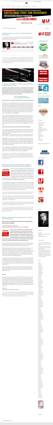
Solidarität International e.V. (42, 236)
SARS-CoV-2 (10, 62)
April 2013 (39, 392)
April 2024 (39, 275)
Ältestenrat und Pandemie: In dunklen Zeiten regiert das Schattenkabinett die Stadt (17, 84)
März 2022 (39, 285)
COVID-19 (16, 155)
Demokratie (20, 155)
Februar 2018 (40, 326)
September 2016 (40, 343)
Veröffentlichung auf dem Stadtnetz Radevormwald (10, 289)
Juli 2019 (39, 307)
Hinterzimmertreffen (15, 61)
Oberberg (26, 153)
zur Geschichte (40, 140)
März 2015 (39, 366)
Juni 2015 (39, 362)
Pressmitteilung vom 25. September (24, 168)
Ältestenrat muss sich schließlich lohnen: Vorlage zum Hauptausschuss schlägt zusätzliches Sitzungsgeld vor (16, 165)
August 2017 (40, 332)
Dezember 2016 (40, 340)
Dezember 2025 (40, 266)
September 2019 (40, 306)
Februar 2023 (40, 280)
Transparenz (10, 210)
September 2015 (40, 358)
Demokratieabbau (25, 155)
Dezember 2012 (40, 397)
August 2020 (40, 295)
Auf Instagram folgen (45, 153)
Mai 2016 (39, 348)
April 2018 (39, 323)
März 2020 (39, 298)
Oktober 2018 (40, 317)
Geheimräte (15, 208)
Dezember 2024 (40, 272)
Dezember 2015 (40, 355)
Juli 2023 (39, 277)
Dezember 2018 (40, 315)
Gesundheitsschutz (5, 156)
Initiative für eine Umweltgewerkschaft (44, 234)
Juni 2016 (39, 347)
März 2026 (39, 265)
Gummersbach (40, 127)
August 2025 (40, 270)
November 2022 (40, 281)
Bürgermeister (27, 58)
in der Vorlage (16, 184)
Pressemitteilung (40, 135)
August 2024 (40, 273)
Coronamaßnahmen (11, 155)
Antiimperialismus (41, 125)
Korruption (16, 295)
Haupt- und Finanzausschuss (28, 208)
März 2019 (39, 311)
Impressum (34, 6)
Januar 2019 (40, 313)
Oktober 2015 (40, 357)
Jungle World (40, 235)
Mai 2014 (39, 377)
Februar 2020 (40, 300)
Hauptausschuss (4, 209)
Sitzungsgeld (6, 210)
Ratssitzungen (6, 62)
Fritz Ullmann (11, 208)
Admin (18, 57)
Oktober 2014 (40, 371)
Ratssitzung (31, 156)
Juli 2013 (39, 388)
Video (39, 137)
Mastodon (39, 414)
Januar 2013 (40, 396)
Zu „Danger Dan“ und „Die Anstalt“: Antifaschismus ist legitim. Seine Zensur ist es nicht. (44, 244)
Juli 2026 (39, 262)
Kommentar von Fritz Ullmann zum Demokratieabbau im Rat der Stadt (17, 33)
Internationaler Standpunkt (42, 128)
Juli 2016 (39, 346)
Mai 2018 (39, 322)
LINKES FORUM (4, 55)
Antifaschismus (40, 123)
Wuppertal (40, 138)
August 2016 (40, 345)
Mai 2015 (39, 363)
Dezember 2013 (40, 383)
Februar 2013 (40, 394)
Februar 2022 (40, 286)
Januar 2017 (40, 338)
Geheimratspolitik (20, 208)
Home (3, 6)
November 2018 (40, 316)
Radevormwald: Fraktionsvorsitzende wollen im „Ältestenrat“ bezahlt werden (17, 218)
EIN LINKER (39, 232)
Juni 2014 (39, 376)
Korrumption (29, 209)
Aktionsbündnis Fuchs (41, 122)
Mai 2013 (39, 391)
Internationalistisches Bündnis (43, 130)
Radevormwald (30, 57)
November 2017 (40, 330)
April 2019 (39, 310)
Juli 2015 (39, 361)
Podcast (26, 57)
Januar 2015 (40, 367)
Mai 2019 (39, 308)
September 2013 (40, 386)
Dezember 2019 (40, 302)
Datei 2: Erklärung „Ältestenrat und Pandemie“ (22, 97)
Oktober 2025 (40, 267)
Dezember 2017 (40, 328)
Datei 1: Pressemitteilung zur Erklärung (20, 96)
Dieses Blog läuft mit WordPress (6, 420)
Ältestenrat (17, 58)
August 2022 (40, 283)
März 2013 (39, 393)
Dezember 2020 (40, 291)
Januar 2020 (40, 301)
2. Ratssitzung (13, 58)
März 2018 (39, 325)
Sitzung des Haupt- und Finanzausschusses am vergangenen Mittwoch (15, 182)
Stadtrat (7, 6)
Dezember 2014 (40, 368)
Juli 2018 (39, 320)
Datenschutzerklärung (26, 6)
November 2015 (40, 356)
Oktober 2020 (40, 292)
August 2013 (40, 387)
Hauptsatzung (10, 209)
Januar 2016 (40, 353)
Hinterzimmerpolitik (9, 61)
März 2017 (39, 337)
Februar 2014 (40, 381)
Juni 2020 (39, 297)
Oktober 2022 (40, 282)
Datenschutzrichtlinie (37, 1)
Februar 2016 (40, 352)
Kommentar (26, 61)
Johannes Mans (21, 61)
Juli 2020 (39, 296)
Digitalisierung (30, 155)
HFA (13, 209)
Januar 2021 (40, 290)
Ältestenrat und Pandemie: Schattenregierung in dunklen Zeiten (14, 55)
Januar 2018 (40, 327)
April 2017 (39, 336)
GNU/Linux (13, 6)
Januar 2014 (40, 382)
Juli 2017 (39, 333)
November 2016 (40, 341)
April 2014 (39, 378)
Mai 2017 (39, 335)
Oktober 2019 (40, 305)
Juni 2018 (39, 321)
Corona (31, 58)
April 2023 (39, 278)
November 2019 (40, 303)
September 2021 (40, 287)
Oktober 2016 (40, 342)
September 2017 (40, 331)
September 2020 (40, 293)
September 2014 (40, 372)
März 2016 (39, 351)
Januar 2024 (40, 276)
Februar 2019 (40, 312)
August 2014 (40, 373)
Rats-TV (29, 61)
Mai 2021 (39, 288)
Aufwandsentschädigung (20, 293)
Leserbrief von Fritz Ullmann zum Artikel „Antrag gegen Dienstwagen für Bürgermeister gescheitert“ (44, 247)
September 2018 (40, 318)
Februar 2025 (40, 271)
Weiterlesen (25, 150)
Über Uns (18, 6)
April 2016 (39, 350)
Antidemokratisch (22, 58)
